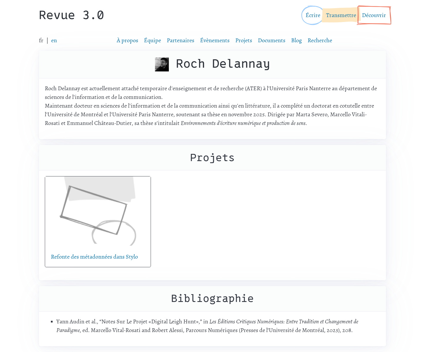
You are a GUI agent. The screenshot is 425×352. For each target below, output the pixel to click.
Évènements (215, 40)
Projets (243, 40)
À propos (127, 40)
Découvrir (374, 15)
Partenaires (180, 40)
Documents (271, 40)
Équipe (152, 40)
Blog (296, 40)
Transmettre (341, 15)
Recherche (320, 40)
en (54, 40)
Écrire (313, 15)
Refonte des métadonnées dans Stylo (94, 256)
